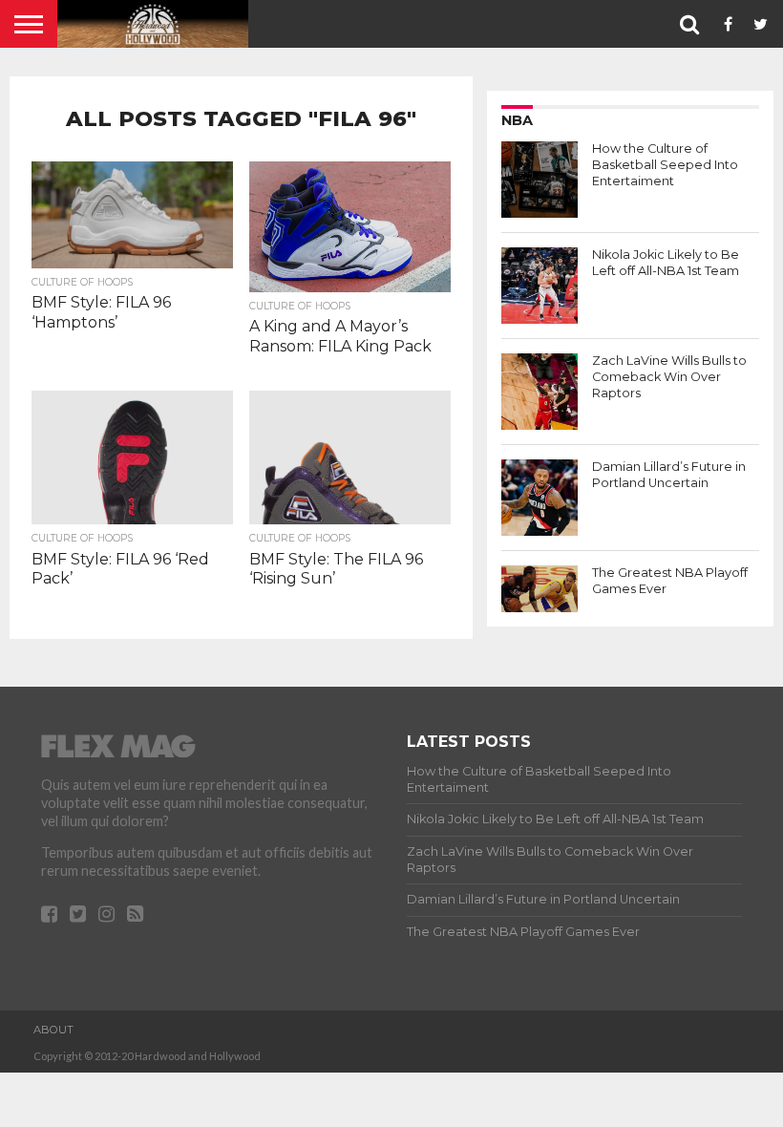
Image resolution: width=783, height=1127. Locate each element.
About (53, 1029)
